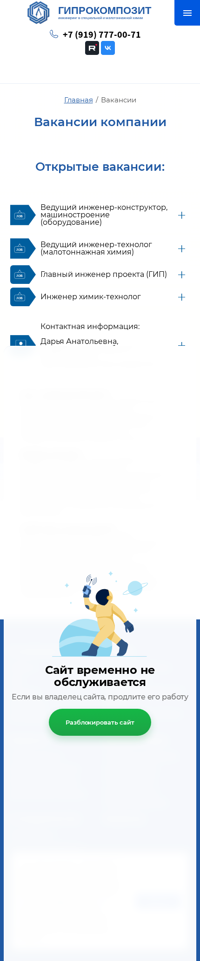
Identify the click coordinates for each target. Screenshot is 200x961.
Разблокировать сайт (100, 722)
